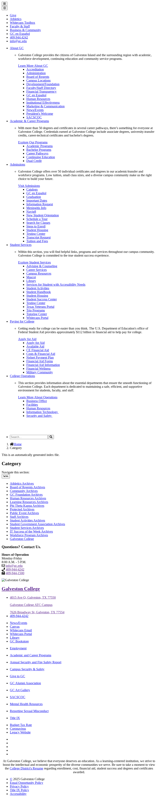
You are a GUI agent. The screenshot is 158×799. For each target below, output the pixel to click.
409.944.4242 (19, 37)
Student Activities (37, 288)
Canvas (15, 626)
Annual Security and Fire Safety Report (35, 662)
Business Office (36, 401)
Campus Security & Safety (27, 669)
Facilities (32, 404)
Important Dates (36, 200)
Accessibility (18, 794)
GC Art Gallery (20, 690)
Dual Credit (34, 161)
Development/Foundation (42, 84)
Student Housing (37, 230)
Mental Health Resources (26, 704)
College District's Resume (26, 768)
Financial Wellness (38, 368)
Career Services (36, 270)
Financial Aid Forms (39, 361)
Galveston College (22, 539)
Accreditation (35, 69)
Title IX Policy (19, 790)
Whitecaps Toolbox (22, 22)
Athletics (15, 19)
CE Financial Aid (37, 350)
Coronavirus (18, 728)
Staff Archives (19, 516)
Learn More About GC (33, 65)
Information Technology (42, 412)
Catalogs (32, 189)
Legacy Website (20, 732)
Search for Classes (38, 222)
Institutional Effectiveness (43, 102)
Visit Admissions (29, 186)
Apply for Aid (27, 339)
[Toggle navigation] (6, 476)
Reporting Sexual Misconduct (29, 711)
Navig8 (31, 211)
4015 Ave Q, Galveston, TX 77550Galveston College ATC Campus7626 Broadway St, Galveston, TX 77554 (37, 605)
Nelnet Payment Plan (40, 357)
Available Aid (35, 346)
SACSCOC (34, 117)
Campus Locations (38, 80)
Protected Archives (22, 509)
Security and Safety (39, 415)
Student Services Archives (27, 528)
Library (31, 281)
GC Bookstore (19, 641)
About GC (17, 48)
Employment (18, 648)
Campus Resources (38, 273)
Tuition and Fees (37, 241)
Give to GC (17, 676)
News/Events (35, 110)
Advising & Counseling (41, 266)
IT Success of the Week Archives (31, 531)
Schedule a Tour (37, 219)
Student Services (20, 245)
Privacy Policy (19, 786)
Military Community (39, 372)
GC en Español (36, 95)
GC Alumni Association (25, 683)
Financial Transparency (41, 91)
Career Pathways (37, 153)
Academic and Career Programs (30, 655)
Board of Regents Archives (27, 487)
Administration (36, 73)
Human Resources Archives (28, 498)
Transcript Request (38, 237)
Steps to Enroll (35, 226)
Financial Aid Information (43, 365)
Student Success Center (41, 299)
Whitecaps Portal (37, 317)
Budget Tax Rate (21, 725)
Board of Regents (37, 76)
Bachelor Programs (38, 149)
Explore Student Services (34, 262)
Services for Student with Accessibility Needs (55, 284)
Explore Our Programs (33, 142)
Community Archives (24, 491)
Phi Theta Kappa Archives (27, 505)
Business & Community (25, 30)
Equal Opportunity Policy (26, 782)
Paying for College (22, 321)
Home (18, 444)
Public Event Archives (24, 513)
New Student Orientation (42, 215)
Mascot (31, 277)
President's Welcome (39, 113)
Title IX (15, 718)
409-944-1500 (15, 573)
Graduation (33, 197)
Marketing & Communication (45, 106)
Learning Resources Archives (29, 502)
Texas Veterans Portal (40, 306)
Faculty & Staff (20, 26)
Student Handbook (38, 292)
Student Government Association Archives (37, 524)
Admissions (17, 164)
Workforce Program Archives (29, 535)
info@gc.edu (18, 41)
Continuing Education (40, 157)
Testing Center (35, 233)
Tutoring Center (36, 314)
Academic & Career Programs (29, 121)
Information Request (39, 204)
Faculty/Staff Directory (41, 88)
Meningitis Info (36, 208)
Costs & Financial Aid (40, 354)
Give (13, 15)
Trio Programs (35, 310)
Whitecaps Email (21, 630)
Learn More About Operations (37, 397)
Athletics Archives (22, 483)
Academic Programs (39, 146)
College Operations (22, 376)
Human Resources (38, 99)
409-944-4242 (15, 569)
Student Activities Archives (27, 520)
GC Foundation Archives (26, 494)
